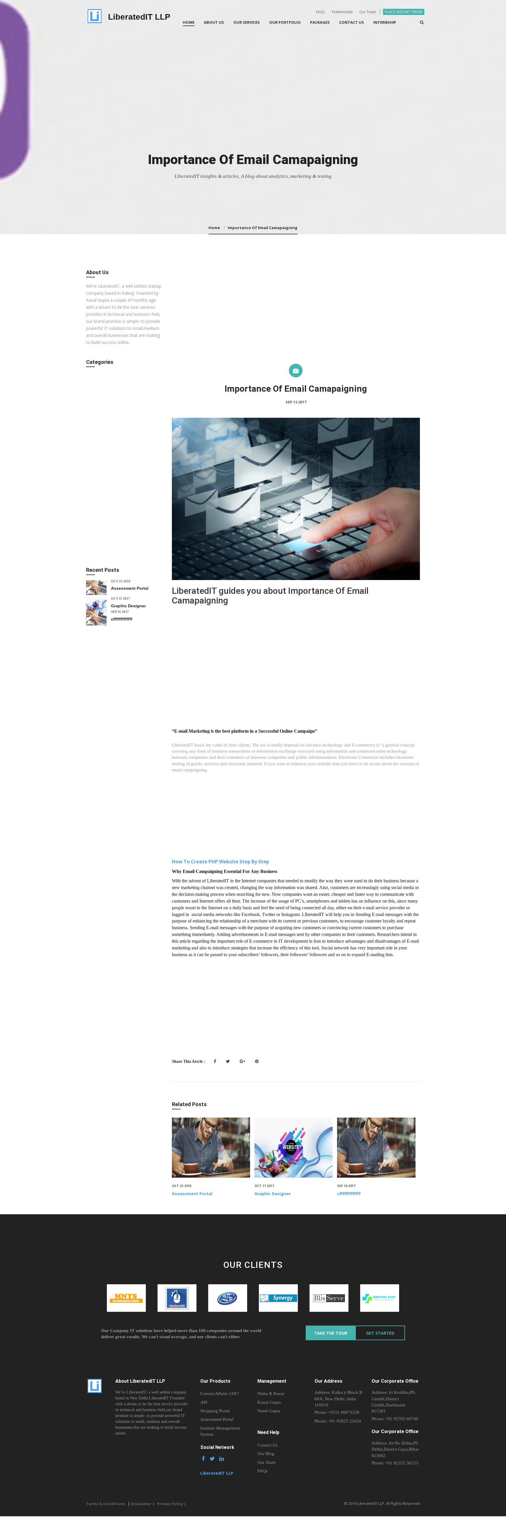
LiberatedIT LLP (139, 16)
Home (188, 22)
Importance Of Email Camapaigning (263, 227)
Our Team (367, 11)
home (214, 227)
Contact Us (351, 22)
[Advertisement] (296, 316)
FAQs (320, 11)
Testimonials (342, 11)
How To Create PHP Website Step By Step (221, 861)
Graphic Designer (272, 1193)
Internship (384, 22)
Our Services (246, 22)
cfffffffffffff (349, 1193)
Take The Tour (330, 1333)
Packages (320, 22)
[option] (126, 1298)
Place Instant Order (404, 11)
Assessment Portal (192, 1193)
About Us (214, 22)
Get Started (380, 1333)
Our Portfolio (285, 22)
